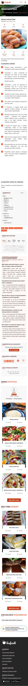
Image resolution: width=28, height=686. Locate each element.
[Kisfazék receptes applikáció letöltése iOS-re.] (6, 681)
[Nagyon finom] (18, 371)
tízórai (6, 228)
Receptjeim (10, 398)
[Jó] (16, 371)
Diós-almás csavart (14, 527)
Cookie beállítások (7, 658)
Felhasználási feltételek (8, 652)
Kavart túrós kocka (14, 551)
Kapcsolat (4, 664)
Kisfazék (8, 2)
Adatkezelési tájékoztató (8, 655)
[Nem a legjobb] (8, 371)
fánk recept (4, 230)
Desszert (15, 12)
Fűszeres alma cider (14, 466)
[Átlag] (13, 371)
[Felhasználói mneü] (21, 2)
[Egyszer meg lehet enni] (11, 371)
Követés (14, 394)
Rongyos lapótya (14, 419)
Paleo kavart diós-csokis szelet (14, 574)
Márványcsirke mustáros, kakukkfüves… (14, 490)
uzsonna (11, 228)
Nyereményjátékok (7, 661)
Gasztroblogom (18, 398)
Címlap (2, 12)
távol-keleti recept (18, 228)
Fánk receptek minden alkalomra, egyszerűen (12, 620)
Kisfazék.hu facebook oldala (9, 671)
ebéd (3, 228)
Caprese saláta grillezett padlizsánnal (14, 443)
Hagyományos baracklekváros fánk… (14, 598)
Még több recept (14, 500)
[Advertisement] (14, 169)
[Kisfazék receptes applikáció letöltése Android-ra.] (16, 681)
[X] (7, 361)
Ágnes (7, 21)
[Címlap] (2, 2)
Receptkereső (8, 12)
